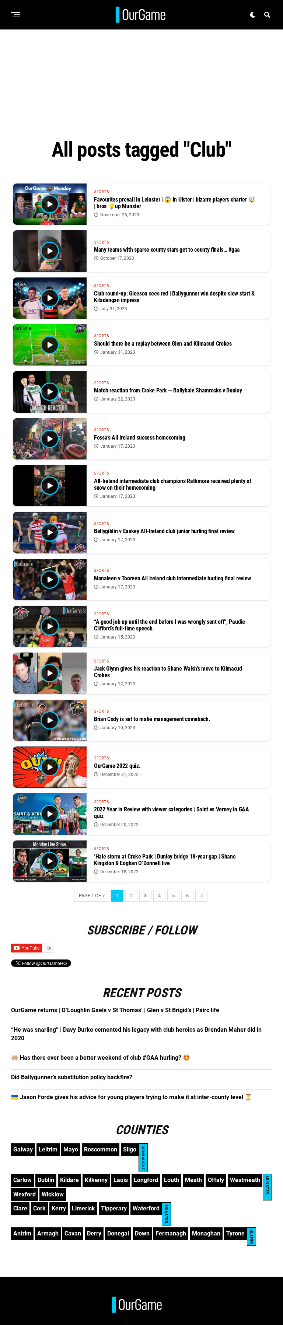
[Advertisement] (141, 81)
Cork (39, 1208)
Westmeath (245, 1180)
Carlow (22, 1180)
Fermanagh (171, 1233)
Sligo (129, 1149)
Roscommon (100, 1149)
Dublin (46, 1180)
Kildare (69, 1180)
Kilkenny (96, 1180)
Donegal (118, 1233)
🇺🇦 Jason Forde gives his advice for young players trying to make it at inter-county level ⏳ (131, 1097)
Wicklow (53, 1194)
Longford (146, 1180)
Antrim (22, 1233)
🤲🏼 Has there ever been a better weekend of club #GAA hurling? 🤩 (100, 1057)
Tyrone (235, 1233)
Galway (23, 1149)
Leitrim (48, 1149)
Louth (171, 1180)
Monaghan (206, 1233)
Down (142, 1233)
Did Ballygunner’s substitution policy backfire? (71, 1077)
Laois (120, 1180)
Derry (94, 1233)
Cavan (72, 1233)
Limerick (83, 1208)
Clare (20, 1208)
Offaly (216, 1180)
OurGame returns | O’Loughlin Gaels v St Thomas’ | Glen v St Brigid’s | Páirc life (115, 1010)
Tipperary (114, 1208)
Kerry (59, 1208)
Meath (193, 1180)
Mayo (70, 1149)
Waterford (146, 1208)
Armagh (48, 1233)
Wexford (24, 1194)
